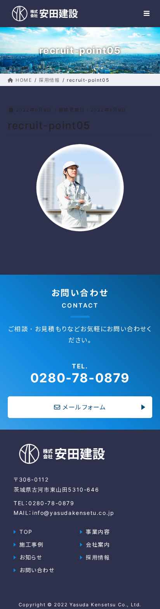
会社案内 (98, 544)
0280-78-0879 (80, 373)
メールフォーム (84, 407)
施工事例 (31, 544)
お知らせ (30, 557)
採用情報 (98, 557)
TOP (26, 531)
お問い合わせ (37, 570)
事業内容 (98, 531)
